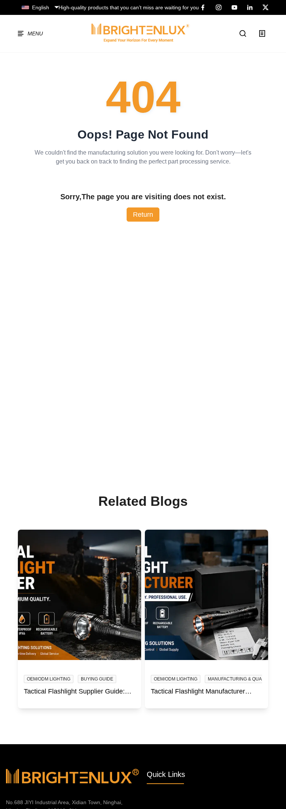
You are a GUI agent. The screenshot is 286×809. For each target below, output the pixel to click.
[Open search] (243, 33)
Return (143, 214)
